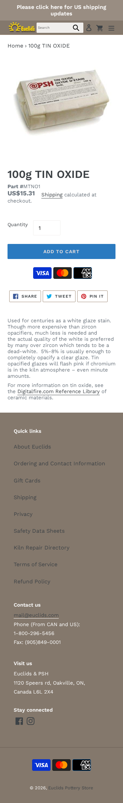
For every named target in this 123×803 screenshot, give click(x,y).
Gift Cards (27, 480)
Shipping (52, 195)
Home (15, 45)
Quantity (18, 224)
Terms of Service (35, 564)
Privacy (23, 514)
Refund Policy (32, 581)
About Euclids (32, 446)
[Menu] (111, 28)
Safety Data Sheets (39, 531)
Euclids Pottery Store (70, 787)
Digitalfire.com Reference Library (58, 391)
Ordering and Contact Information (59, 463)
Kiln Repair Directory (41, 547)
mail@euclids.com (36, 615)
